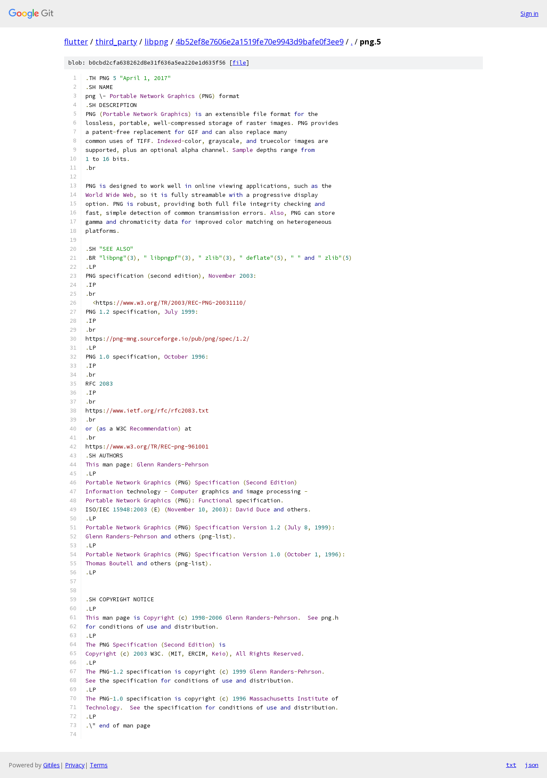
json (531, 765)
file (239, 62)
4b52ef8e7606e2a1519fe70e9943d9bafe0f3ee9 (260, 41)
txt (511, 765)
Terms (99, 765)
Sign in (529, 13)
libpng (156, 41)
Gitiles (51, 765)
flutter (76, 41)
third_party (116, 41)
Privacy (75, 765)
